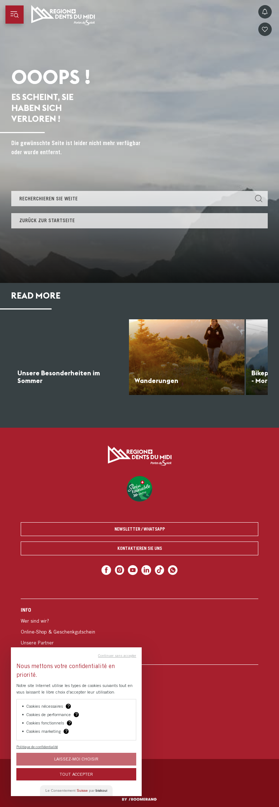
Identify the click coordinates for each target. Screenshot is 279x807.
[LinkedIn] (146, 570)
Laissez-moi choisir (76, 759)
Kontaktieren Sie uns (139, 548)
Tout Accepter (76, 774)
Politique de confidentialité (37, 746)
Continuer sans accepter (117, 655)
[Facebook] (106, 570)
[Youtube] (133, 570)
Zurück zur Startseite (47, 220)
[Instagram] (120, 570)
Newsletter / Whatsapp (139, 529)
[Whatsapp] (173, 570)
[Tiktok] (160, 570)
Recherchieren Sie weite (48, 198)
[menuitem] (139, 631)
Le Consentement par (76, 790)
